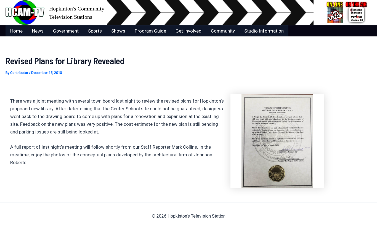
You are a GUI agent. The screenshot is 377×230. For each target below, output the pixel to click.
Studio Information (264, 31)
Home (16, 31)
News (38, 31)
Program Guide (150, 31)
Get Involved (188, 31)
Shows (118, 31)
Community (223, 31)
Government (66, 31)
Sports (95, 31)
